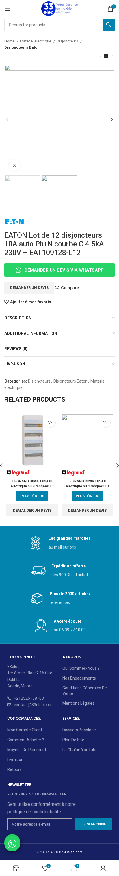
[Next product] (112, 56)
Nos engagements (79, 678)
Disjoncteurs (68, 41)
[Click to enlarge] (14, 165)
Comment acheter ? (25, 740)
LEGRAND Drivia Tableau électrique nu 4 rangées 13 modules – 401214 (32, 486)
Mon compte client (24, 729)
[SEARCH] (109, 25)
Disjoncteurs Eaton (22, 47)
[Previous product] (100, 56)
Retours (14, 769)
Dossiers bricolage (79, 729)
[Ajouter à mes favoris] (50, 422)
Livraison (15, 759)
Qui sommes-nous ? (81, 668)
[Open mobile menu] (7, 8)
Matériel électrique (36, 41)
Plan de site (73, 740)
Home (9, 41)
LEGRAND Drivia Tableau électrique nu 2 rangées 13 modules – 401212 (87, 486)
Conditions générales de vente (84, 690)
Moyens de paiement (26, 749)
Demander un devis (29, 287)
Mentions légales (78, 703)
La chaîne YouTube (80, 749)
